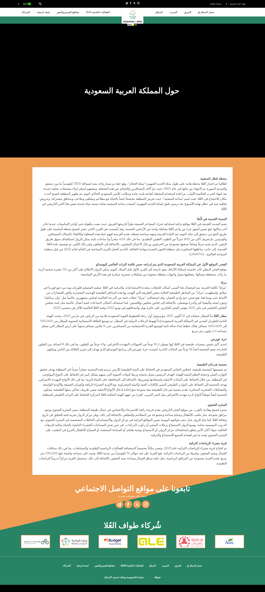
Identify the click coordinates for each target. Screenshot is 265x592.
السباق (152, 565)
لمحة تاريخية (43, 12)
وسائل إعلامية (215, 4)
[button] (40, 4)
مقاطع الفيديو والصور (68, 12)
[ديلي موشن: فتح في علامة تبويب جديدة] (127, 3)
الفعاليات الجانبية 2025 (98, 12)
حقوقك (157, 577)
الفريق (178, 565)
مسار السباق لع (194, 565)
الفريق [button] (187, 12)
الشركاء (26, 12)
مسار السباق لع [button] (206, 12)
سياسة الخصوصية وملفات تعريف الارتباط (124, 577)
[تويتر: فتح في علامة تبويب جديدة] (134, 3)
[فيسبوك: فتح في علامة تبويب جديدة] (130, 3)
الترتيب (173, 12)
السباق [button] (159, 12)
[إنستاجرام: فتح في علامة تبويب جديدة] (138, 3)
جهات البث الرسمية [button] (238, 4)
